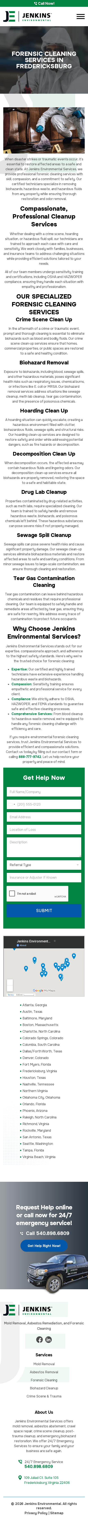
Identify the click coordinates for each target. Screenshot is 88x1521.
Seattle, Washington (38, 1144)
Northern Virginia (35, 1091)
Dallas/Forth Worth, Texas (42, 1051)
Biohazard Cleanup (44, 1388)
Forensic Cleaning (44, 1380)
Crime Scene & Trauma (44, 1396)
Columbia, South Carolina (41, 1044)
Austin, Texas (33, 1011)
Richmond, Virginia (36, 1124)
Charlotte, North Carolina (41, 1031)
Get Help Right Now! (44, 1246)
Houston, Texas (34, 1077)
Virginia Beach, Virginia (39, 1157)
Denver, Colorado (36, 1058)
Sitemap (56, 1513)
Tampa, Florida (33, 1150)
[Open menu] (81, 16)
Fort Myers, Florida (37, 1064)
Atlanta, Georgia (35, 1005)
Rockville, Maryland (37, 1130)
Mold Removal (44, 1364)
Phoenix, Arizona (35, 1111)
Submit (44, 910)
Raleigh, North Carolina (40, 1117)
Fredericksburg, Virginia (40, 1071)
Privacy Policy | (37, 1513)
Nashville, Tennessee (38, 1084)
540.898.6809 (39, 1466)
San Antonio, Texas (37, 1137)
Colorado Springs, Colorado (43, 1038)
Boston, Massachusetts (40, 1025)
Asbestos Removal (44, 1372)
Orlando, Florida (34, 1104)
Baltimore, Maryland (37, 1018)
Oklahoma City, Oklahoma (41, 1097)
